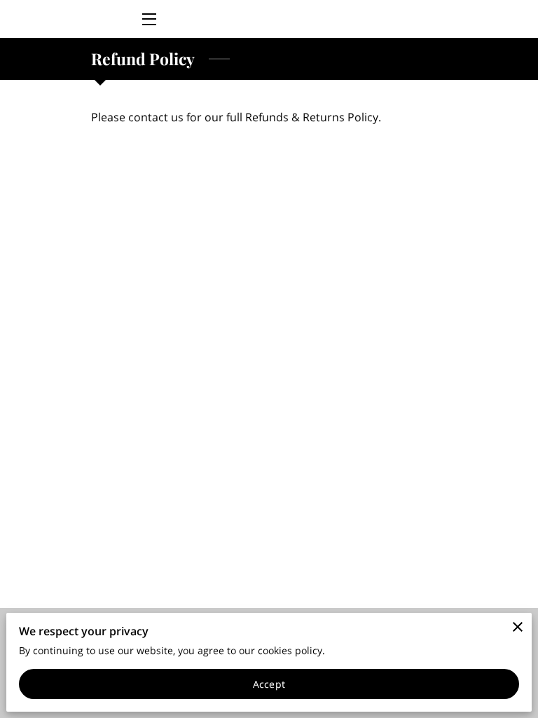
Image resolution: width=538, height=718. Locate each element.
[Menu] (148, 19)
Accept (269, 684)
